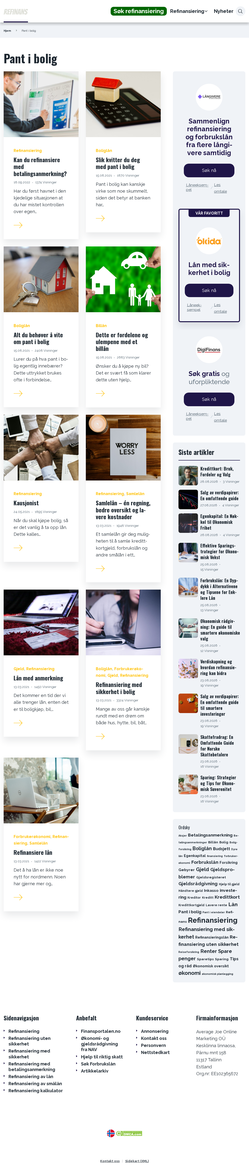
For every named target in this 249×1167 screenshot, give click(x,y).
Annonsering (155, 1031)
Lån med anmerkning (38, 678)
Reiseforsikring (188, 952)
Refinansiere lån (33, 852)
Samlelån (135, 493)
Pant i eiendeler (214, 912)
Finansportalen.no (101, 1031)
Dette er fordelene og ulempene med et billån (122, 341)
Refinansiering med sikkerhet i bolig (119, 688)
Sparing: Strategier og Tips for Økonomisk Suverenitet (218, 783)
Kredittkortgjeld (191, 905)
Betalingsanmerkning (210, 835)
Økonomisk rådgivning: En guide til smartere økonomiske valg (220, 630)
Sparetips (205, 959)
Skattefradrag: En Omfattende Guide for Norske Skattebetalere (217, 746)
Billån (101, 325)
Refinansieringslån (212, 937)
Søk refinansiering (139, 11)
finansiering (215, 856)
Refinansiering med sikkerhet (29, 1053)
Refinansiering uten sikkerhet (30, 1041)
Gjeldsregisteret (211, 877)
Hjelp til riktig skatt (102, 1056)
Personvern (153, 1045)
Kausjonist (26, 503)
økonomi (189, 973)
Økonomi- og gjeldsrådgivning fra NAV (99, 1044)
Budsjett (221, 848)
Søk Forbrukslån (98, 1063)
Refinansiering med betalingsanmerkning (32, 1066)
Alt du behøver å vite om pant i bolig (38, 338)
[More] (18, 224)
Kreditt (207, 897)
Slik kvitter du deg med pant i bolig (118, 163)
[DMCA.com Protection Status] (128, 1133)
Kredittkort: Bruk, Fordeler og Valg (217, 471)
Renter (208, 951)
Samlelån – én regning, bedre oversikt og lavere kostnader (123, 510)
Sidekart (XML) (137, 1161)
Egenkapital (195, 856)
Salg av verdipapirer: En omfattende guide (219, 495)
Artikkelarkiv (94, 1070)
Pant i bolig (189, 911)
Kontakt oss (154, 1038)
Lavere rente (216, 905)
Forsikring (229, 862)
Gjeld (19, 669)
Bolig (223, 842)
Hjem (7, 30)
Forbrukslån (204, 862)
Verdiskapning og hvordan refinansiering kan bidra (218, 667)
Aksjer (182, 835)
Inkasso (211, 890)
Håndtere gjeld (190, 891)
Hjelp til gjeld (229, 884)
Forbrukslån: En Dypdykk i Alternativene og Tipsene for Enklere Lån (219, 589)
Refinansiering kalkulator (36, 1090)
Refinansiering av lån (31, 1076)
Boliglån (104, 150)
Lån (233, 904)
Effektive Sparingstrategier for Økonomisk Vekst (219, 551)
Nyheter (223, 11)
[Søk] (241, 11)
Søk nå (209, 170)
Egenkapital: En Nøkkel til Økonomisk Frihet (219, 522)
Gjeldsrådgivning (198, 883)
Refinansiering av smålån (35, 1083)
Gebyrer (186, 869)
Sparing (222, 959)
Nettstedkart (155, 1052)
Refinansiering (187, 11)
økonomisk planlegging (217, 973)
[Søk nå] (209, 97)
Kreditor (194, 897)
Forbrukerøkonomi (32, 836)
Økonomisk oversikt (211, 966)
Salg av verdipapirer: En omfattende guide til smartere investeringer (219, 705)
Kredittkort (227, 897)
